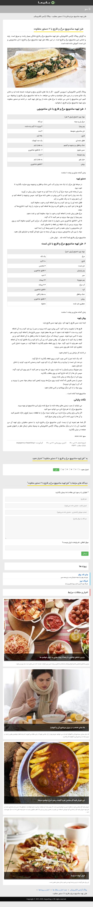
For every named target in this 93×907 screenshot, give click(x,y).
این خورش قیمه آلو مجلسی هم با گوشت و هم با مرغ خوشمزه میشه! (61, 800)
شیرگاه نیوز (84, 581)
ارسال (85, 553)
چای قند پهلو (83, 574)
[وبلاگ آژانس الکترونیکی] (46, 2)
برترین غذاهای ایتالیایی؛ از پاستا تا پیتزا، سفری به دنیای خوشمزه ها (62, 657)
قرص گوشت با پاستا (78, 875)
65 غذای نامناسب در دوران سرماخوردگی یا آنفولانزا (67, 727)
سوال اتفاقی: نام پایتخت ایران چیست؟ (75, 542)
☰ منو (88, 9)
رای (56, 469)
